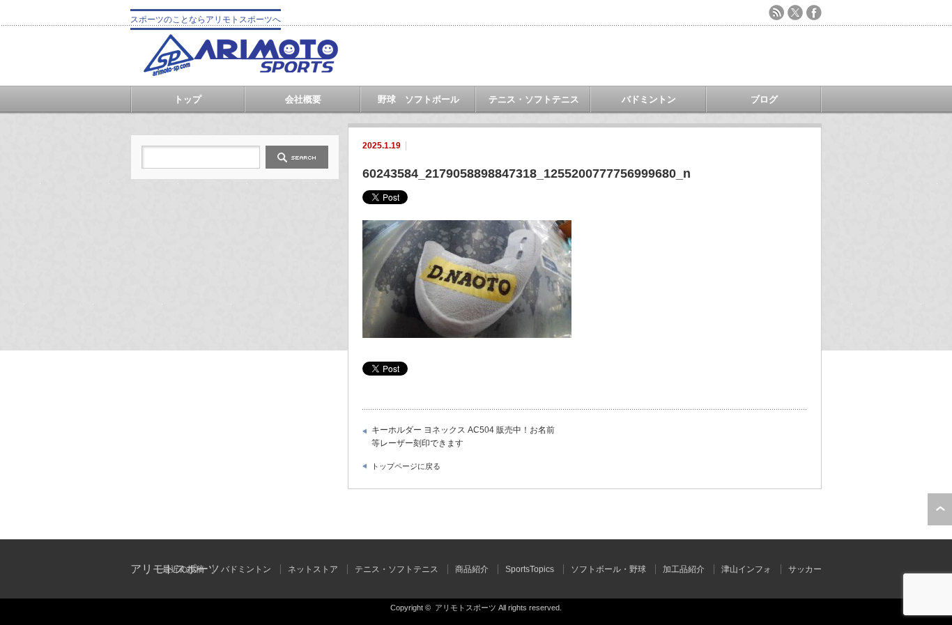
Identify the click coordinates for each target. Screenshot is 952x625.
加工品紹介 (684, 569)
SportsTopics (529, 569)
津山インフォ (746, 569)
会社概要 (303, 99)
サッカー (805, 569)
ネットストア (313, 569)
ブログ (764, 99)
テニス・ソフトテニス (534, 99)
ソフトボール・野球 (608, 569)
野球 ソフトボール (418, 99)
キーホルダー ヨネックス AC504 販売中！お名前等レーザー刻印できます (463, 437)
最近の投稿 (183, 569)
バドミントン (649, 99)
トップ (187, 99)
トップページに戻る (405, 466)
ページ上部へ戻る (940, 509)
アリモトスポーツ (465, 607)
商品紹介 (472, 569)
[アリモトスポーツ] (240, 72)
